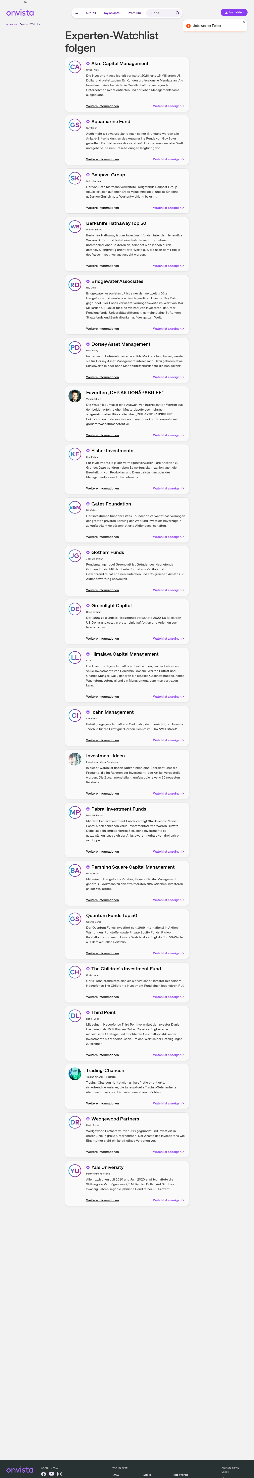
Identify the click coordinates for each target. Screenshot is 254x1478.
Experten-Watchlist (30, 24)
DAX (115, 1475)
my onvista (112, 13)
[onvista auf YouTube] (51, 1475)
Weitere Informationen (102, 106)
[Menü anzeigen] (77, 13)
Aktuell (91, 13)
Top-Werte (180, 1475)
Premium (134, 13)
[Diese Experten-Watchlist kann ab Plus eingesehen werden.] (88, 63)
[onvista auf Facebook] (43, 1475)
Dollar (147, 1475)
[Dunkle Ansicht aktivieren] (25, 2)
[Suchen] (177, 13)
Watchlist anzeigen (167, 106)
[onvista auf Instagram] (59, 1475)
